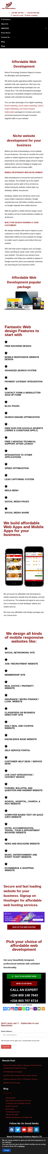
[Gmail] (31, 1008)
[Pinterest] (20, 1008)
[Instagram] (12, 1008)
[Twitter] (8, 1008)
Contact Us (5, 37)
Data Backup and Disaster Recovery (18, 1100)
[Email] (39, 1008)
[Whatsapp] (23, 1008)
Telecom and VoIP (12, 1114)
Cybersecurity (10, 1098)
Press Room (5, 33)
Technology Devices (13, 1112)
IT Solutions (5, 19)
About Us (4, 24)
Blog (3, 42)
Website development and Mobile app (19, 1117)
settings (21, 1146)
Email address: (6, 1031)
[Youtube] (24, 1129)
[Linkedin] (16, 1008)
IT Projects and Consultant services (18, 1103)
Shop (3, 46)
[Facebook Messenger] (27, 1008)
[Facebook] (4, 1008)
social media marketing (27, 106)
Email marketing (11, 106)
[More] (43, 1008)
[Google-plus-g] (30, 1129)
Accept (6, 1150)
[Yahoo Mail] (35, 1008)
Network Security (12, 1106)
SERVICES (5, 28)
